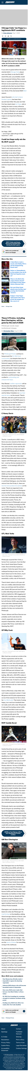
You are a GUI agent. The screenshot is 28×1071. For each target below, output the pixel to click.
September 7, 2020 (7, 135)
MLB (24, 91)
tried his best (6, 914)
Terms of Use (20, 1042)
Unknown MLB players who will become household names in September (14, 986)
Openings (4, 1032)
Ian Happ (18, 104)
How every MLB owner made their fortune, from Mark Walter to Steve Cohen (13, 992)
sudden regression (16, 383)
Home (3, 306)
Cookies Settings (21, 1048)
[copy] (11, 36)
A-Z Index (4, 1037)
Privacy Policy (5, 1042)
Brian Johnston (7, 33)
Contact (18, 1029)
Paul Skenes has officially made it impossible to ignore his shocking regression (12, 981)
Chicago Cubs (15, 72)
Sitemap (18, 1037)
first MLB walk (8, 700)
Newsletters (5, 1039)
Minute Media (10, 1054)
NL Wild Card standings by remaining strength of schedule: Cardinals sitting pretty (14, 998)
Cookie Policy (5, 1045)
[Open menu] (2, 2)
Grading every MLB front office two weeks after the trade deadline (13, 1003)
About (3, 1029)
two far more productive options (12, 486)
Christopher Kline (8, 331)
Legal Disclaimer (21, 1045)
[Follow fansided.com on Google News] (24, 251)
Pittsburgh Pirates (10, 354)
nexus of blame (11, 942)
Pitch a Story (20, 1039)
